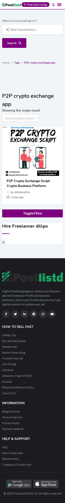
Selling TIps (9, 335)
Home (6, 62)
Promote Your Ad (12, 358)
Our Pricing (9, 364)
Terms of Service (12, 417)
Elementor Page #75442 (17, 375)
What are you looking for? (19, 20)
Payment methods (13, 428)
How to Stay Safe (12, 453)
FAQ (5, 447)
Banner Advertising (13, 352)
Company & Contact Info (17, 464)
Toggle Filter (32, 213)
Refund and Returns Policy (18, 387)
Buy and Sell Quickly (14, 341)
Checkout (8, 370)
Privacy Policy (11, 423)
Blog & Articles (11, 411)
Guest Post (9, 393)
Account (7, 381)
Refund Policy (10, 458)
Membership (9, 346)
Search (12, 43)
